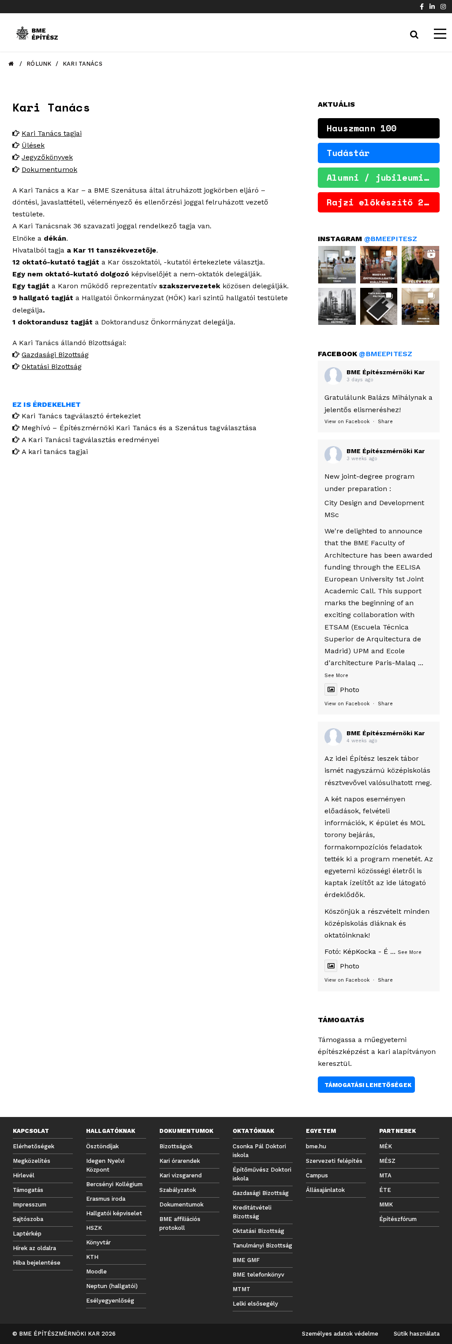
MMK (386, 1204)
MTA (385, 1175)
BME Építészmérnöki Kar (386, 372)
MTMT (241, 1289)
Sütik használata (417, 1333)
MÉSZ (387, 1161)
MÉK (385, 1146)
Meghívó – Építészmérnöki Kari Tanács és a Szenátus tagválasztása (139, 428)
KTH (92, 1257)
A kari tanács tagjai (55, 451)
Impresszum (29, 1204)
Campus (317, 1175)
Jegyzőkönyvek (47, 157)
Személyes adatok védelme (340, 1333)
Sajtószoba (28, 1219)
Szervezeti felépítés (334, 1161)
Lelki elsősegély (255, 1303)
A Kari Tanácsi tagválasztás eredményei (90, 440)
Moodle (96, 1271)
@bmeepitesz (391, 239)
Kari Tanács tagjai (52, 133)
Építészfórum (398, 1219)
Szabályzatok (177, 1190)
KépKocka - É (365, 951)
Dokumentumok (49, 169)
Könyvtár (98, 1242)
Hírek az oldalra (34, 1248)
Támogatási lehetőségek (367, 1085)
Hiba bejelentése (36, 1262)
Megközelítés (31, 1161)
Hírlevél (23, 1175)
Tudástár (348, 152)
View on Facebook (346, 421)
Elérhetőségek (33, 1146)
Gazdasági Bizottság (55, 354)
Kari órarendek (179, 1161)
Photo (349, 689)
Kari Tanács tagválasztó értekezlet (81, 416)
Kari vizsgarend (180, 1175)
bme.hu (316, 1146)
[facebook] (422, 6)
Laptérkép (27, 1233)
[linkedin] (432, 6)
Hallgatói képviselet (114, 1213)
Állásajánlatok (325, 1190)
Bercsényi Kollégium (114, 1184)
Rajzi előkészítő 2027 (383, 202)
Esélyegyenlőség (110, 1300)
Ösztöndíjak (102, 1146)
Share (385, 421)
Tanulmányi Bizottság (262, 1245)
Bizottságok (175, 1146)
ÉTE (385, 1190)
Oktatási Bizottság (52, 366)
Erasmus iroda (105, 1198)
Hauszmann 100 (362, 128)
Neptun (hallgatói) (112, 1286)
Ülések (33, 145)
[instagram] (443, 6)
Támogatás (28, 1190)
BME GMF (246, 1260)
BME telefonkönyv (258, 1274)
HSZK (94, 1228)
